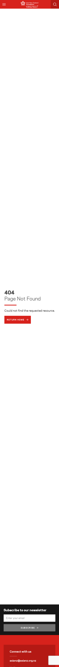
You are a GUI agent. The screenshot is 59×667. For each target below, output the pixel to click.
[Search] (55, 4)
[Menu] (4, 4)
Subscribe (28, 627)
